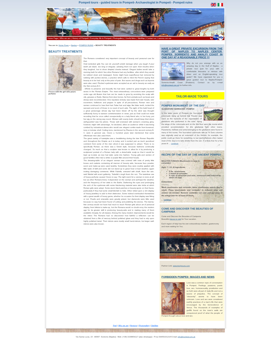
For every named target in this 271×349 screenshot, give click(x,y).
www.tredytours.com (181, 266)
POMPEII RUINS (86, 45)
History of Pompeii (80, 38)
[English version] (213, 6)
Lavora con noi (164, 38)
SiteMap (141, 38)
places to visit (175, 219)
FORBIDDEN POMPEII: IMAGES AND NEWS (187, 276)
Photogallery (118, 38)
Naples (74, 45)
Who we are (65, 38)
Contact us (151, 38)
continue (174, 144)
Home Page (53, 38)
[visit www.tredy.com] (216, 40)
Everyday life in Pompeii (100, 38)
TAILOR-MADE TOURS (192, 96)
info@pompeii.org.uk (186, 337)
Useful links (131, 38)
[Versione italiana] (220, 6)
